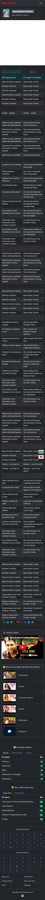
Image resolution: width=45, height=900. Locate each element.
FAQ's (4, 885)
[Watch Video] (41, 457)
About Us (5, 876)
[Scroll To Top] (22, 895)
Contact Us (28, 876)
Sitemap (27, 885)
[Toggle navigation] (41, 3)
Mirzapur (5, 761)
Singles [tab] (29, 753)
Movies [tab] (6, 753)
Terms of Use (29, 881)
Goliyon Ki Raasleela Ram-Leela (14, 815)
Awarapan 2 (7, 779)
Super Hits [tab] (7, 793)
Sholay (4, 819)
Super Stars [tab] (19, 793)
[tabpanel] (22, 768)
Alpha (4, 770)
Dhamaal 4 (6, 766)
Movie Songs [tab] (17, 753)
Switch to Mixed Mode (13, 72)
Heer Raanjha (7, 806)
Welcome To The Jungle (11, 774)
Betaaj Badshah (8, 810)
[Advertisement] (22, 42)
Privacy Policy (7, 881)
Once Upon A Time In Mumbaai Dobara (17, 801)
